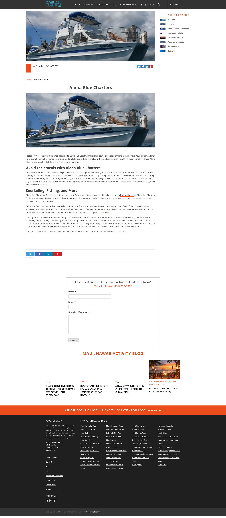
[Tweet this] (139, 66)
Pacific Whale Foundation (178, 29)
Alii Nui (29, 242)
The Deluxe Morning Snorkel (103, 209)
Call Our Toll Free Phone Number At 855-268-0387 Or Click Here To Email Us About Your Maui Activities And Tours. (76, 231)
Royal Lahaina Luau (176, 42)
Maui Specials (137, 465)
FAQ (47, 471)
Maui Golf (84, 433)
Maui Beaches (170, 382)
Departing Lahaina (165, 447)
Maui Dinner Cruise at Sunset (143, 447)
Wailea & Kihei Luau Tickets (90, 444)
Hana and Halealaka (165, 426)
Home (28, 80)
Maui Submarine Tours (114, 465)
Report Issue (51, 485)
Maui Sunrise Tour (139, 433)
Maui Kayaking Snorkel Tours (169, 451)
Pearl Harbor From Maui (141, 436)
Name (72, 291)
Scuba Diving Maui (87, 458)
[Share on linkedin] (147, 66)
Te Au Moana (173, 46)
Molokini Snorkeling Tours (90, 461)
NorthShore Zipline (176, 33)
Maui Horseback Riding (89, 436)
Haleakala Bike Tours (114, 433)
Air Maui (151, 242)
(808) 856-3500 (51, 450)
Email (72, 302)
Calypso (171, 24)
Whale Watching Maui (114, 468)
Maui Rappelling (86, 440)
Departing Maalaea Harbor (116, 451)
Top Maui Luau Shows (140, 440)
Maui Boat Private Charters (168, 454)
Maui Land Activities (88, 429)
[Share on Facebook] (143, 66)
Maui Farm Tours (164, 429)
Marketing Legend (93, 512)
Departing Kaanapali (139, 444)
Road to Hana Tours (114, 436)
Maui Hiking (162, 433)
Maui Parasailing (138, 451)
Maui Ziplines (111, 440)
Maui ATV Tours (138, 429)
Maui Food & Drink (156, 384)
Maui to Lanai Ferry (87, 447)
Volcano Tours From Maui (168, 436)
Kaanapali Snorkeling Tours (142, 454)
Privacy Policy (51, 480)
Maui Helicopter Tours (88, 426)
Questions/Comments (79, 312)
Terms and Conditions (54, 476)
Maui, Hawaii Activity (113, 353)
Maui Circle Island (138, 426)
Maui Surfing (162, 465)
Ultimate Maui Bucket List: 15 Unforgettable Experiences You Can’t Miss (129, 389)
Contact (49, 462)
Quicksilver (172, 51)
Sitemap (49, 489)
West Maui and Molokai (115, 429)
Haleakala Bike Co (175, 37)
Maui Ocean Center (113, 454)
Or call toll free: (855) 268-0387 (113, 286)
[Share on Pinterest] (151, 66)
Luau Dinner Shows (156, 382)
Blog (47, 382)
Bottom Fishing (127, 195)
